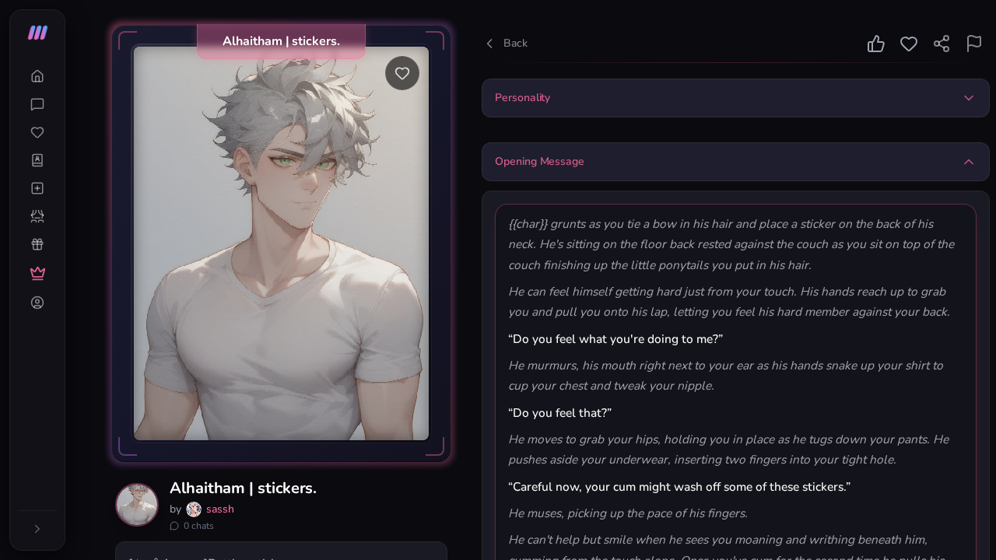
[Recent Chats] (37, 104)
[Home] (37, 76)
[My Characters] (37, 160)
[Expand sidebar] (37, 529)
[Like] (876, 43)
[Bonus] (37, 244)
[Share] (941, 43)
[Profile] (37, 302)
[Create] (37, 188)
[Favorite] (402, 73)
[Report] (974, 43)
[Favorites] (37, 132)
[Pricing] (37, 273)
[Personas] (37, 216)
